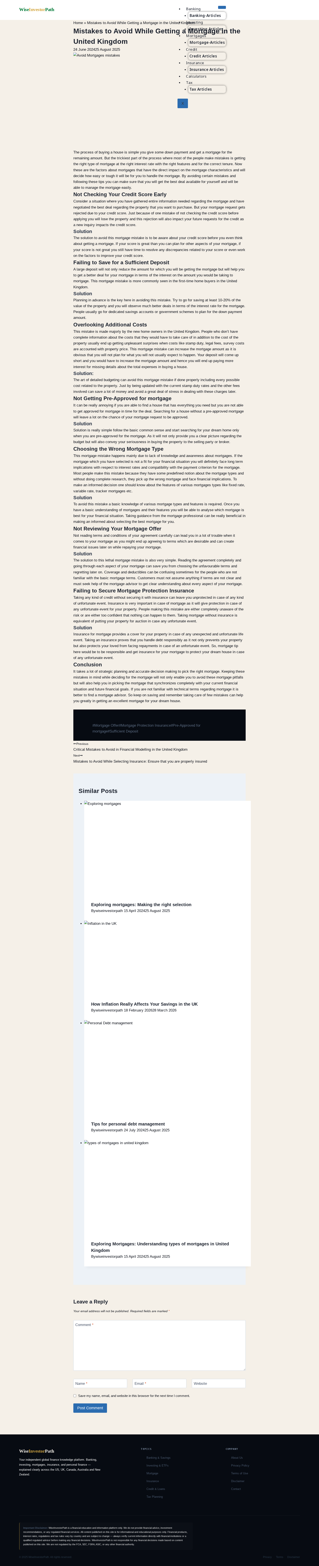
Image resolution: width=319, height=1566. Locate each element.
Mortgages (196, 35)
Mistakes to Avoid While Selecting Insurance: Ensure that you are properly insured (140, 758)
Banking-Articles (205, 15)
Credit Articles (203, 56)
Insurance (195, 62)
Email (140, 1384)
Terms (279, 1557)
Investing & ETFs (157, 1465)
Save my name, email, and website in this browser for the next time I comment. (134, 1396)
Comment (84, 1325)
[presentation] (167, 847)
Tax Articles (200, 89)
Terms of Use (239, 1473)
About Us (237, 1457)
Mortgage (152, 1473)
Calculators (196, 76)
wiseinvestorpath (109, 911)
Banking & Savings (158, 1457)
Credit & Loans (155, 1489)
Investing (194, 22)
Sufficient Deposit (123, 731)
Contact (236, 1489)
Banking (193, 8)
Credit (191, 49)
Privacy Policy (240, 1465)
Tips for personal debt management (128, 1124)
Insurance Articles (206, 69)
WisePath (36, 9)
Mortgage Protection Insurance (145, 725)
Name (81, 1384)
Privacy (267, 1557)
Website (200, 1384)
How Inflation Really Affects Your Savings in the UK (144, 1004)
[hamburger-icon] (222, 7)
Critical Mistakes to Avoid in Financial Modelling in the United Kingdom (130, 747)
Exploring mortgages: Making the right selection (141, 904)
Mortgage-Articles (207, 42)
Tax (189, 82)
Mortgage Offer (105, 725)
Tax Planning (154, 1496)
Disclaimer (237, 1481)
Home (78, 23)
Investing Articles (206, 28)
